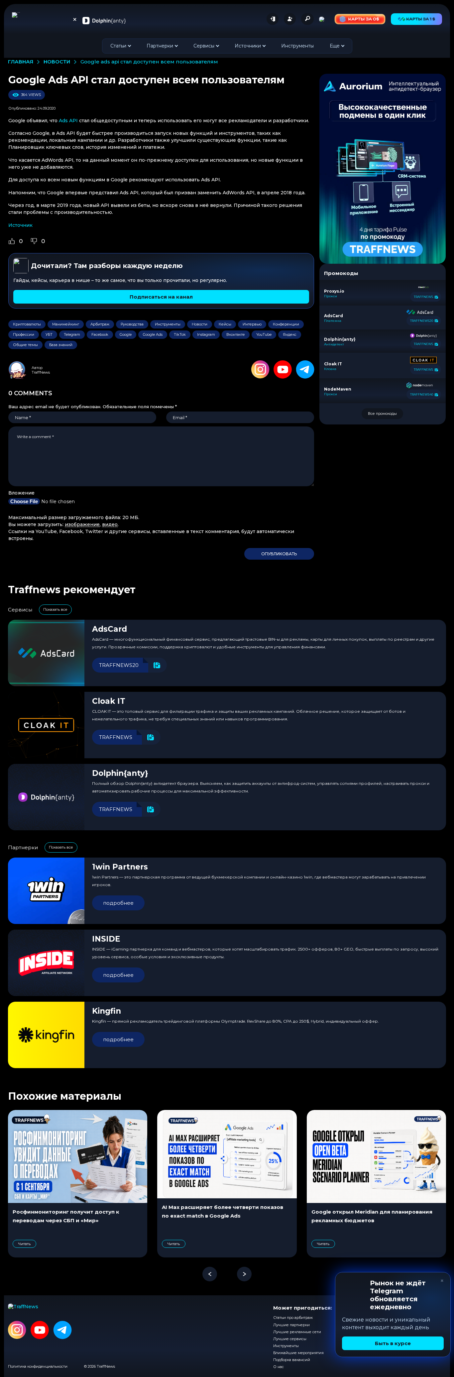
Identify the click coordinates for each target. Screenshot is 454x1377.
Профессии (23, 334)
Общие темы (25, 344)
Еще (335, 46)
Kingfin (106, 1011)
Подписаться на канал (161, 297)
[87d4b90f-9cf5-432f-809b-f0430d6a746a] (382, 169)
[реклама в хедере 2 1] (360, 19)
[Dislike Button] (34, 241)
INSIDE (106, 939)
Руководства (132, 324)
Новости (199, 324)
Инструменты (297, 46)
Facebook (99, 334)
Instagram (206, 334)
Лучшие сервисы (289, 1338)
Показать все (55, 609)
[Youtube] (283, 369)
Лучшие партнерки (291, 1325)
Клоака (330, 369)
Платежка (332, 320)
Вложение (21, 493)
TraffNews (41, 372)
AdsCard (109, 629)
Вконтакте (235, 334)
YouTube (264, 334)
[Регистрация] (290, 19)
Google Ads (153, 334)
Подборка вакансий (291, 1359)
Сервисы (203, 46)
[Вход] (273, 19)
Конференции (286, 324)
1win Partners (120, 867)
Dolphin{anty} (120, 773)
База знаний (60, 344)
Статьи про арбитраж (293, 1317)
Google (126, 334)
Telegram (72, 334)
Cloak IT (108, 701)
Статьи (118, 46)
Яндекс (289, 334)
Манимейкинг (65, 324)
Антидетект (334, 344)
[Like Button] (11, 241)
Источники (248, 46)
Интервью (252, 324)
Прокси (330, 296)
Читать (24, 1243)
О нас (278, 1366)
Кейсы (225, 324)
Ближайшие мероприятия (298, 1352)
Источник (20, 225)
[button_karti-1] (416, 19)
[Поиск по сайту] (307, 19)
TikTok (180, 334)
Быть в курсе (393, 1343)
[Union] (104, 20)
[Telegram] (305, 369)
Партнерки (160, 46)
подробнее (118, 903)
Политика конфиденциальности (37, 1366)
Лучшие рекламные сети (297, 1332)
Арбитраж (99, 324)
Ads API (68, 121)
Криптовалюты (27, 324)
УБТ (49, 334)
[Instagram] (260, 369)
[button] (209, 1274)
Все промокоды (382, 413)
